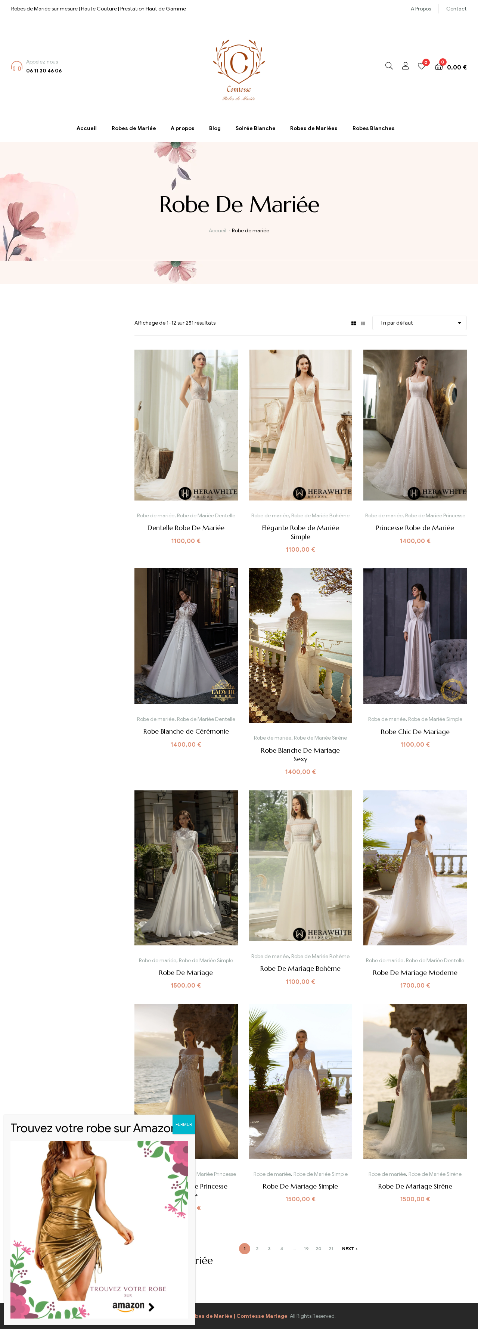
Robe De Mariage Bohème (300, 968)
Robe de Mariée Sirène (320, 738)
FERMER (184, 1124)
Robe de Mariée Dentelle (206, 515)
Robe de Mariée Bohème (320, 515)
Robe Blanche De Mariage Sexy (300, 754)
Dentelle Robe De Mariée (186, 527)
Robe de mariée (155, 515)
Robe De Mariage (186, 972)
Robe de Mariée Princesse (435, 515)
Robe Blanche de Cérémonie (186, 731)
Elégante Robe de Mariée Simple (300, 531)
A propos (183, 128)
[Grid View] (354, 323)
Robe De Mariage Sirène (415, 1186)
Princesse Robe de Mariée (415, 527)
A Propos (421, 9)
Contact (456, 9)
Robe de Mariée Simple (435, 719)
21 (331, 1248)
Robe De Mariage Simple (300, 1186)
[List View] (363, 323)
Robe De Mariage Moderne (415, 972)
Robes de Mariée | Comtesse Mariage (238, 1316)
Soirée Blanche (256, 128)
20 (319, 1248)
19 (306, 1248)
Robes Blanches (374, 128)
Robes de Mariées (314, 128)
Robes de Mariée (134, 128)
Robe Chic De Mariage (415, 731)
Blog (215, 128)
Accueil (87, 128)
